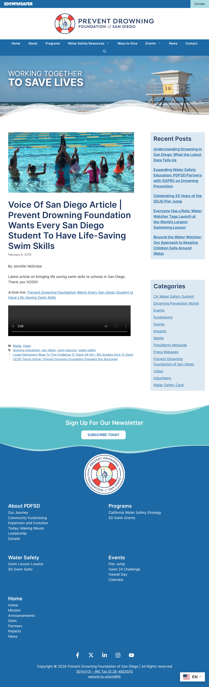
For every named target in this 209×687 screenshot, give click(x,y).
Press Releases (166, 352)
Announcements (21, 616)
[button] (104, 52)
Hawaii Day (118, 574)
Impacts (159, 331)
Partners (15, 626)
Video (27, 345)
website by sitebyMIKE (104, 676)
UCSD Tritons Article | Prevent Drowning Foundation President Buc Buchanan (65, 359)
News (173, 43)
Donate (200, 4)
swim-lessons (67, 350)
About (32, 43)
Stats (12, 621)
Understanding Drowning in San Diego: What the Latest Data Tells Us (177, 154)
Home (16, 43)
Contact (192, 43)
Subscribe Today (103, 435)
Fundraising (162, 317)
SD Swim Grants (122, 518)
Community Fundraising (27, 518)
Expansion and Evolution (28, 523)
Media (17, 345)
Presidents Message (170, 345)
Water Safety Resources (86, 43)
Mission (14, 610)
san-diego (49, 350)
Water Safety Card (168, 385)
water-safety (87, 350)
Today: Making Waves (26, 528)
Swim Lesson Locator (25, 564)
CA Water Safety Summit (173, 296)
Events (151, 43)
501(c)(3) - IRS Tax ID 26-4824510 (104, 671)
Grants (159, 324)
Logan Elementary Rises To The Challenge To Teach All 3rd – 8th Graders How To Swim (73, 354)
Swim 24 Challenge (124, 569)
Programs (53, 43)
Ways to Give (127, 43)
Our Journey (18, 513)
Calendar (116, 580)
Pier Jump (117, 564)
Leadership (17, 533)
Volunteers (162, 378)
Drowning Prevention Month (176, 303)
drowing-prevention (26, 350)
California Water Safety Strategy (135, 513)
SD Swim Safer (20, 569)
